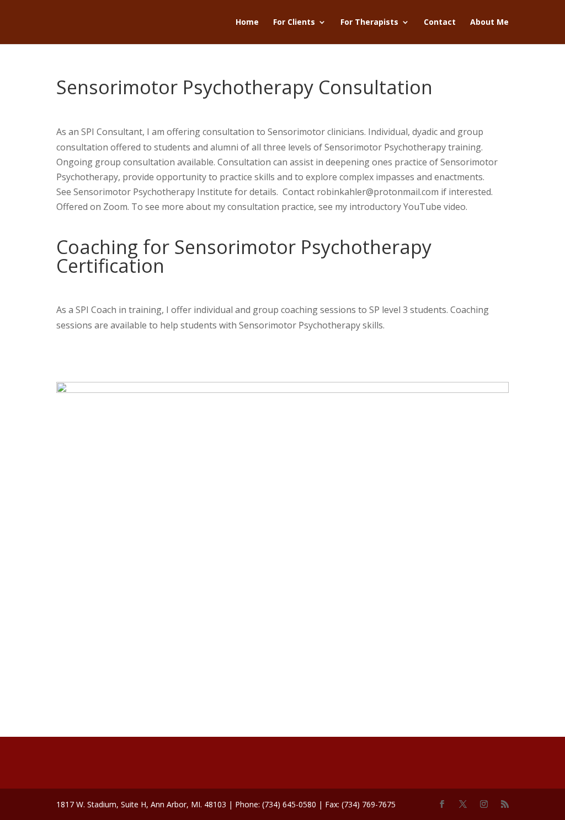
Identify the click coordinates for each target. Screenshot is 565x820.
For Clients (294, 22)
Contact (440, 22)
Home (247, 22)
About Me (489, 22)
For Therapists (369, 22)
